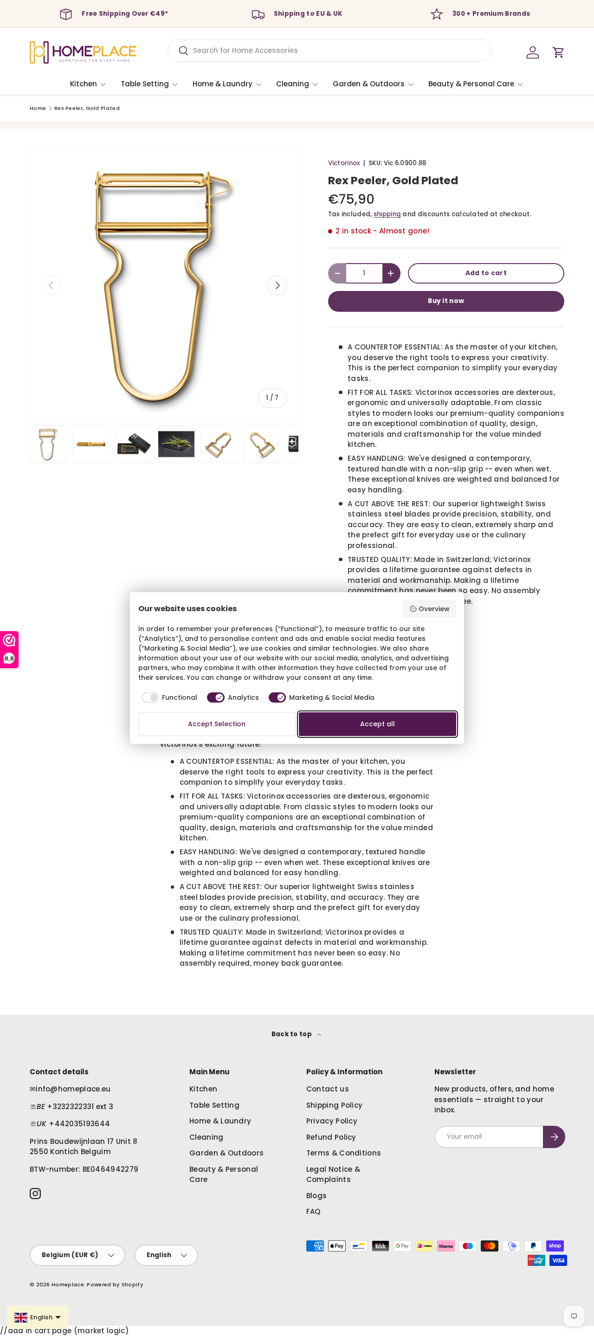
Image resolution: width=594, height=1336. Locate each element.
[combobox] (329, 50)
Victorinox (344, 163)
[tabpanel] (297, 817)
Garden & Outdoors (369, 84)
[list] (164, 286)
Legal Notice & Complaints (333, 1174)
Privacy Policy (331, 1121)
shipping (387, 214)
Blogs (316, 1195)
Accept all (377, 724)
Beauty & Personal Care (471, 84)
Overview (434, 608)
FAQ (313, 1211)
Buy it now (446, 301)
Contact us (327, 1089)
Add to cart (486, 273)
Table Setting (145, 84)
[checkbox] (168, 697)
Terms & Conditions (343, 1153)
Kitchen (83, 84)
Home (38, 108)
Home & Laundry (222, 84)
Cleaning (292, 84)
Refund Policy (331, 1137)
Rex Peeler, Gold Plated (87, 108)
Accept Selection (216, 724)
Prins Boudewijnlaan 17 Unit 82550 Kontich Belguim (84, 1146)
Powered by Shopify (115, 1284)
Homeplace (68, 1284)
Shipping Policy (334, 1105)
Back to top (292, 1034)
